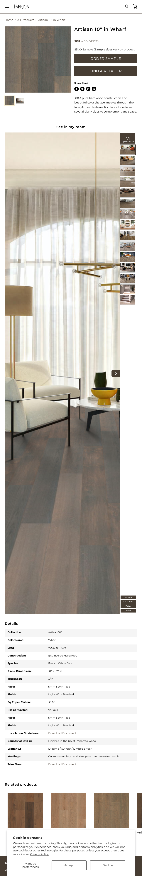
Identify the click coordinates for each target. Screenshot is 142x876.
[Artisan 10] (38, 59)
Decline (108, 865)
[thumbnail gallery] (9, 100)
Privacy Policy (39, 854)
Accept (69, 865)
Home (9, 19)
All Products (25, 19)
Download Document (62, 733)
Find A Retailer (106, 71)
